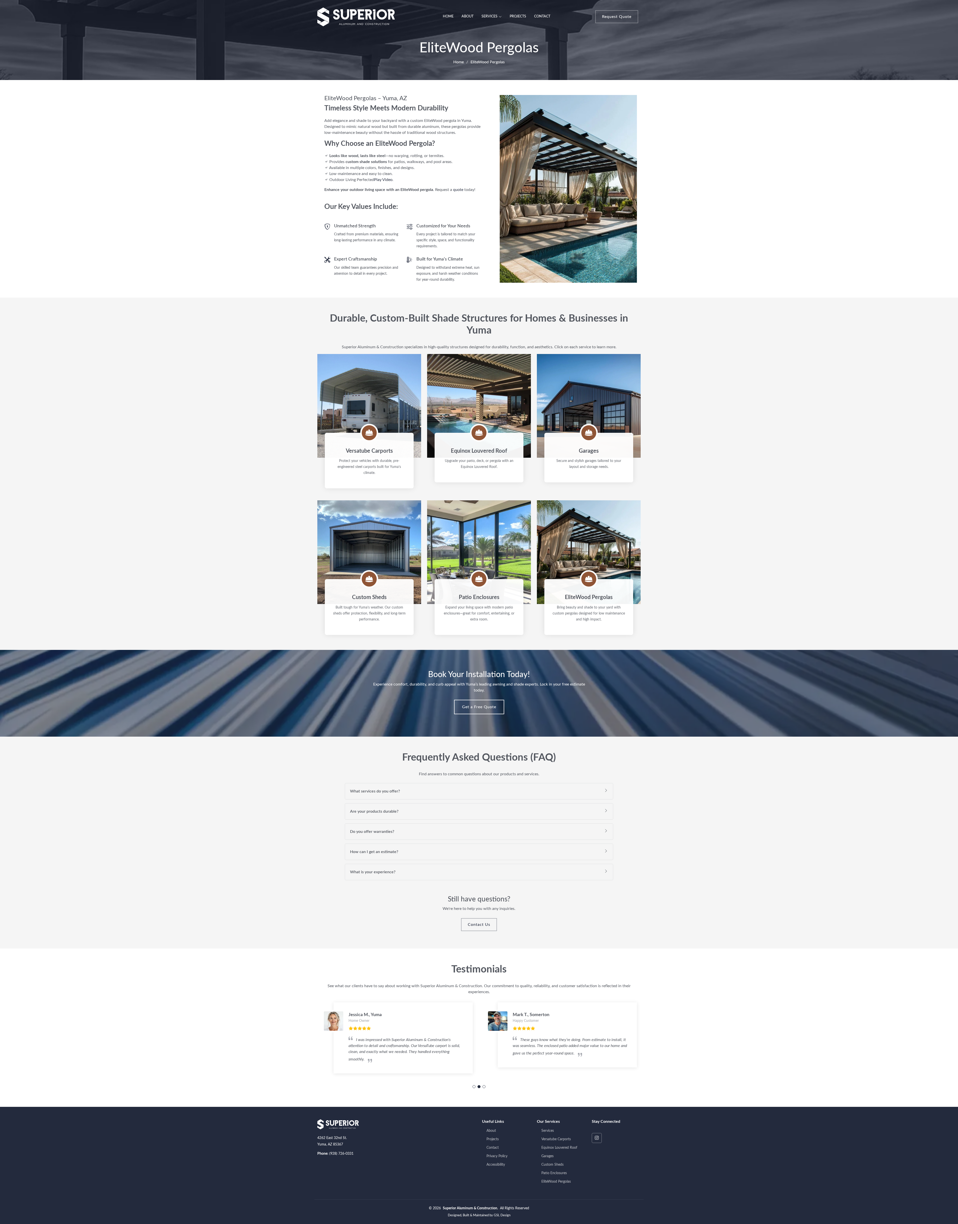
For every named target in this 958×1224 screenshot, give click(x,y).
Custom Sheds (552, 1164)
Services (547, 1131)
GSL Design (502, 1215)
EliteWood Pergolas (556, 1181)
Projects (518, 16)
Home (448, 16)
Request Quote (616, 17)
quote (458, 190)
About (468, 16)
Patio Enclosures (554, 1173)
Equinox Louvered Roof (559, 1147)
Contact (542, 16)
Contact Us (479, 925)
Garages (547, 1156)
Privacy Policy (496, 1156)
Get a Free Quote (479, 707)
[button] (474, 1086)
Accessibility (495, 1164)
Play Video (383, 180)
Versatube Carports (556, 1139)
